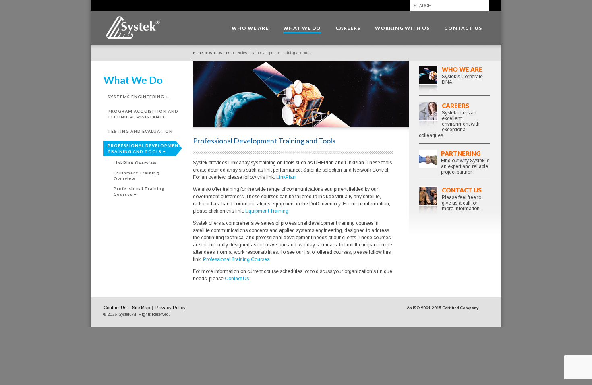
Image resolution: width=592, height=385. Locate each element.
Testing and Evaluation (140, 131)
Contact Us (237, 279)
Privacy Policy (170, 307)
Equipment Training (266, 211)
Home (198, 53)
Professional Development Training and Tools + (145, 148)
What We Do (219, 53)
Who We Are (462, 69)
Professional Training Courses (236, 259)
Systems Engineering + (138, 96)
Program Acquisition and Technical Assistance (143, 114)
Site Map (141, 307)
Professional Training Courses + (139, 191)
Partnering (461, 153)
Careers (455, 105)
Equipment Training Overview (136, 175)
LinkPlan (286, 177)
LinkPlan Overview (135, 162)
